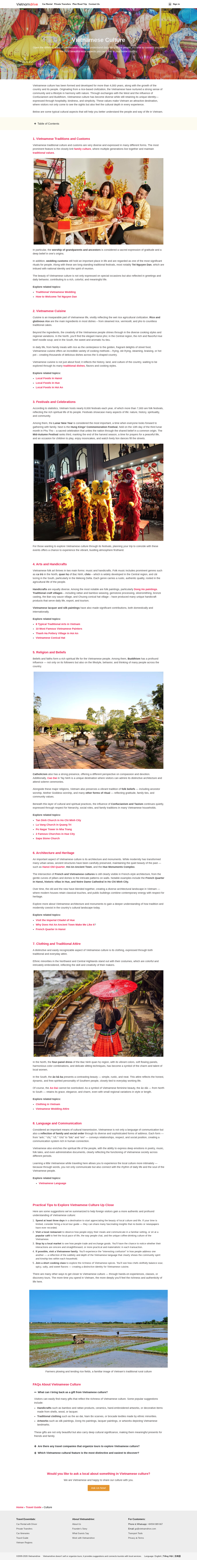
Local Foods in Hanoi (49, 378)
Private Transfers (62, 4)
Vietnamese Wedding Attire (52, 1108)
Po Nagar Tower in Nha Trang (54, 829)
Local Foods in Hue (48, 382)
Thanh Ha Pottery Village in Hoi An (57, 633)
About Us (76, 1524)
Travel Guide (22, 1538)
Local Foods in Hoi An (49, 387)
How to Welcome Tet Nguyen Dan (56, 296)
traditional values (43, 152)
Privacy (131, 1538)
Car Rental (47, 4)
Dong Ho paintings (145, 589)
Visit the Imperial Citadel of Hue (55, 920)
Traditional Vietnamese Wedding (56, 292)
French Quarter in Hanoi (50, 929)
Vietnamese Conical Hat (50, 637)
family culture (82, 148)
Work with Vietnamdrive (83, 1538)
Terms (141, 1538)
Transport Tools (135, 1533)
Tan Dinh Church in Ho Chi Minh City (58, 820)
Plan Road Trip (80, 4)
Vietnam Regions (24, 1542)
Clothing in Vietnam (48, 1104)
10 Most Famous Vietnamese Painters (59, 628)
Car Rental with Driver (26, 1524)
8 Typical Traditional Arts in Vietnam (58, 624)
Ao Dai (54, 1088)
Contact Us (94, 4)
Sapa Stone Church (48, 838)
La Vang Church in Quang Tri (53, 824)
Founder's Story (79, 1528)
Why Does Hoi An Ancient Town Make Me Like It (65, 924)
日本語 (178, 1556)
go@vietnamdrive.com (145, 1528)
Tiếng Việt (168, 1556)
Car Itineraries (23, 1533)
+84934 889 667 (155, 1524)
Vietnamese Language (52, 1183)
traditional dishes (74, 365)
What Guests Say (80, 1533)
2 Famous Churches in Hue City (55, 833)
